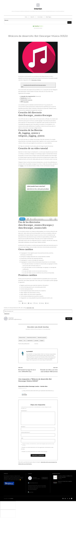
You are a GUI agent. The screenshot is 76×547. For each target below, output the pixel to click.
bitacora (20, 340)
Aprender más (30, 307)
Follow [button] (69, 318)
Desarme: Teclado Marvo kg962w (65, 481)
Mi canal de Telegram (32, 489)
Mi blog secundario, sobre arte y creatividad (37, 486)
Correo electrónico (25, 432)
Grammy (30, 100)
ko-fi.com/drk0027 (0, 531)
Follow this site (6, 313)
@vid (21, 165)
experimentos (30, 340)
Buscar (6, 20)
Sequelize (26, 101)
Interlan (38, 9)
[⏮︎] (40, 26)
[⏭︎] (41, 26)
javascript (36, 340)
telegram (42, 340)
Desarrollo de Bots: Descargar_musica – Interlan (31, 386)
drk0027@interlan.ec (33, 482)
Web (22, 438)
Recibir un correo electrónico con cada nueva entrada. (34, 451)
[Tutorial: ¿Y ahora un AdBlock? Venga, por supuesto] (55, 477)
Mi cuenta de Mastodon (33, 488)
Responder (24, 394)
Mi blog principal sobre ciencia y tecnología (37, 485)
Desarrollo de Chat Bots (31, 337)
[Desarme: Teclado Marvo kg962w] (55, 483)
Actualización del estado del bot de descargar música (35, 85)
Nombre (23, 426)
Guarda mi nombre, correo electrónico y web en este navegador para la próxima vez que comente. (38, 444)
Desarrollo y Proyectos (42, 337)
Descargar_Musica (36, 80)
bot (24, 340)
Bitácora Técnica (22, 337)
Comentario (24, 410)
